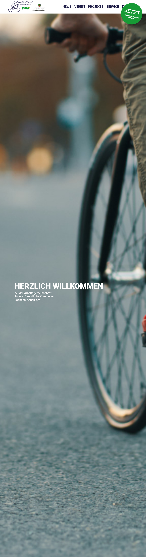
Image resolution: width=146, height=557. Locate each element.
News (67, 7)
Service (112, 7)
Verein (79, 7)
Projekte (95, 7)
